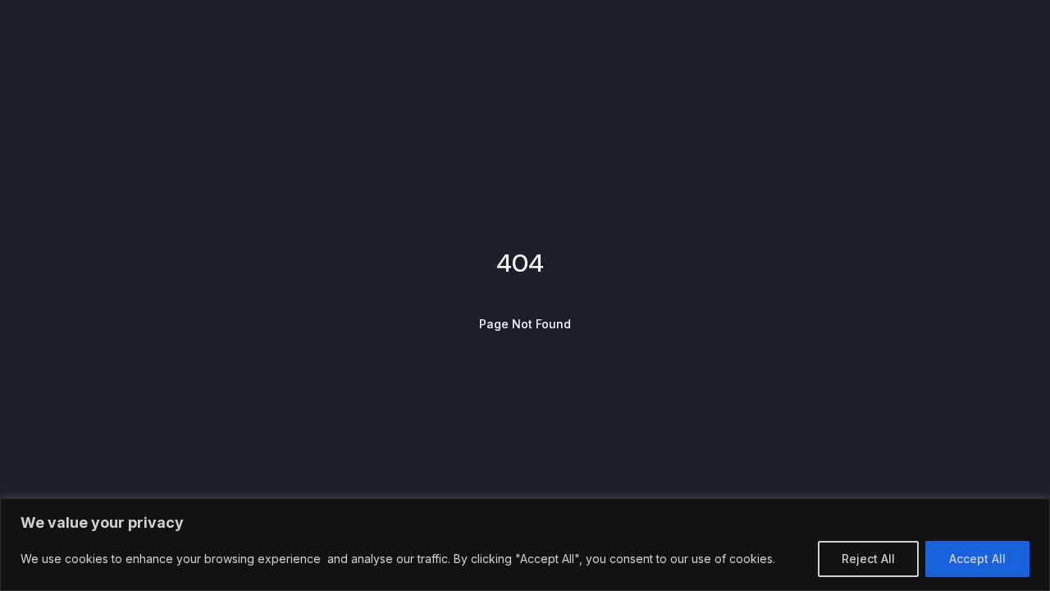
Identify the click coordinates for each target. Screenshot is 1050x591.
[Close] (1033, 512)
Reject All (868, 559)
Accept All (977, 559)
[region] (525, 544)
